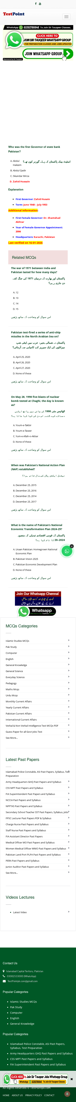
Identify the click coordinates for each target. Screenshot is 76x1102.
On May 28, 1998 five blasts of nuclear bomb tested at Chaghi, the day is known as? (37, 401)
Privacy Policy (33, 1095)
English (9, 659)
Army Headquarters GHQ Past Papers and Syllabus (33, 782)
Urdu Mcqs (12, 695)
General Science (14, 671)
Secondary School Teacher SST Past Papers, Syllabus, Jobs (37, 812)
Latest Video (20, 912)
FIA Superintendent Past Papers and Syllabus (30, 794)
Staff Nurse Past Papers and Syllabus (26, 830)
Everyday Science (15, 677)
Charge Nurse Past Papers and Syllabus (27, 824)
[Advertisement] (38, 100)
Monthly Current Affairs (19, 701)
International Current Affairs (21, 719)
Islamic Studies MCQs (17, 640)
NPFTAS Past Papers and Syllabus (24, 806)
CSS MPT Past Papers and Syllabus (24, 788)
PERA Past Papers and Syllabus (22, 860)
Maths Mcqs (12, 689)
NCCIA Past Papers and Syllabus (23, 800)
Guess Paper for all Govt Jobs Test (24, 731)
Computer (11, 653)
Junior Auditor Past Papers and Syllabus (27, 866)
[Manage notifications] (67, 1094)
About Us (17, 1095)
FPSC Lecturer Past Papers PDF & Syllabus (28, 818)
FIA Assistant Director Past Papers (24, 836)
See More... (12, 737)
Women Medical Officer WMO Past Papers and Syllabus (36, 848)
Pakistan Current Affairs (19, 713)
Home (6, 1095)
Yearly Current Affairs (17, 707)
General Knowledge (16, 665)
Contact (49, 1095)
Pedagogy (11, 683)
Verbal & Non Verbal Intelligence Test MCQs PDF (32, 725)
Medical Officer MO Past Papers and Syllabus (30, 842)
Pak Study (11, 647)
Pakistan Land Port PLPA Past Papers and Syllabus (33, 854)
